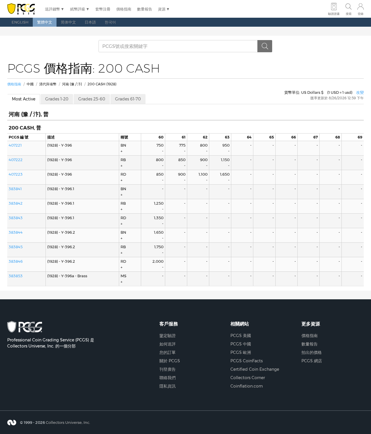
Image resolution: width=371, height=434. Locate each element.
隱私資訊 (167, 386)
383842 (16, 203)
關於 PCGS (169, 360)
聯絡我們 (167, 377)
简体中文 (68, 22)
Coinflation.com (246, 386)
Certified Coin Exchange (254, 369)
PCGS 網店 (311, 360)
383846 (16, 261)
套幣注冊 (102, 9)
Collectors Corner (247, 377)
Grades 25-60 (91, 99)
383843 (16, 217)
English (20, 22)
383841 (15, 188)
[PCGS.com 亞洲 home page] (23, 9)
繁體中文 (44, 22)
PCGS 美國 (240, 335)
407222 (16, 159)
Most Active (23, 99)
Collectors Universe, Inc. (68, 422)
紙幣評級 (77, 9)
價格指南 (123, 9)
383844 (16, 232)
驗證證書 (334, 14)
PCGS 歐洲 (240, 352)
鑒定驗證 (167, 335)
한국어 (110, 22)
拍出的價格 (311, 352)
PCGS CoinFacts (246, 360)
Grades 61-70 (128, 99)
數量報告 (144, 9)
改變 (360, 92)
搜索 (349, 14)
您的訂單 (167, 352)
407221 (15, 145)
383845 (16, 246)
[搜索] (264, 46)
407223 (16, 174)
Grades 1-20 (56, 99)
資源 (162, 9)
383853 (16, 275)
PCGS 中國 (240, 344)
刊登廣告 (167, 369)
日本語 (90, 22)
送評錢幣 (52, 9)
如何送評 (167, 344)
